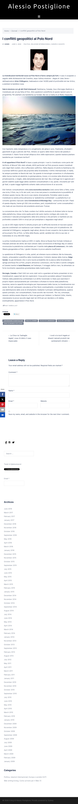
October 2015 (9, 561)
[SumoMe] (2, 414)
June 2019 (8, 509)
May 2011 (7, 663)
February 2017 (9, 516)
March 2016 (8, 546)
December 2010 (10, 682)
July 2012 (7, 660)
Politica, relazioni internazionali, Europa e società (44, 44)
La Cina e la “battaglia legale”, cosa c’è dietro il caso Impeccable (20, 338)
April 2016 (8, 543)
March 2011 (8, 671)
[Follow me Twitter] (13, 443)
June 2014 (8, 618)
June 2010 (8, 701)
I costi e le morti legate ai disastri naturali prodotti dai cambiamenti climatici (58, 338)
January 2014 (9, 637)
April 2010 (8, 708)
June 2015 (8, 573)
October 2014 (9, 603)
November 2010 (10, 686)
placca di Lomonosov (47, 320)
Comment (13, 372)
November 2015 (10, 558)
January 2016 (9, 550)
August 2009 (9, 739)
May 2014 (7, 622)
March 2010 (8, 712)
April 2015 (8, 580)
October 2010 (9, 690)
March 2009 (8, 754)
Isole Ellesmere (31, 320)
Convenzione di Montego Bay (13, 320)
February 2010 (9, 716)
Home (6, 31)
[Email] (2, 409)
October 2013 (9, 645)
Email (11, 401)
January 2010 (9, 720)
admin (7, 44)
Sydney (51, 800)
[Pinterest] (2, 404)
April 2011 (7, 667)
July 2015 (7, 569)
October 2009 (9, 731)
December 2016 (10, 524)
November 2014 (10, 599)
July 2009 (8, 742)
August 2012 (9, 656)
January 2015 (9, 592)
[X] (2, 399)
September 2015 (10, 565)
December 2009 (10, 724)
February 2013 (9, 652)
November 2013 (10, 641)
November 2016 (10, 528)
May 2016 (7, 539)
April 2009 (8, 750)
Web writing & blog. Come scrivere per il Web (21, 781)
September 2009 (10, 735)
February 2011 (9, 675)
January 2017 (9, 520)
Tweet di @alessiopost (12, 464)
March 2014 (8, 629)
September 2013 (10, 648)
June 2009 (8, 746)
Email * (6, 478)
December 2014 (10, 595)
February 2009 (9, 758)
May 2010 (7, 705)
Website (44, 401)
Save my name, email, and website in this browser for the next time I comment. (39, 414)
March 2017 (8, 513)
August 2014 (9, 611)
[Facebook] (2, 394)
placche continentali (65, 320)
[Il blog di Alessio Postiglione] (39, 7)
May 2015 (7, 577)
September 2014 (10, 607)
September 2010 (10, 693)
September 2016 (10, 535)
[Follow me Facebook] (6, 443)
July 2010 (7, 697)
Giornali (14, 31)
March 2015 (8, 584)
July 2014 (7, 614)
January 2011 (9, 678)
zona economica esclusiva (13, 323)
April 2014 (8, 626)
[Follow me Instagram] (10, 443)
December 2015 (10, 554)
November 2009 (10, 727)
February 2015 (9, 588)
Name (11, 391)
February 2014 (9, 633)
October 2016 (9, 531)
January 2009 (9, 761)
